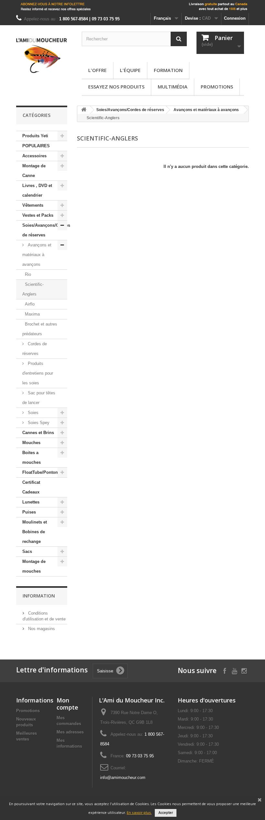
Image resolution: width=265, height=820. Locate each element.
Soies (32, 412)
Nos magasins (41, 628)
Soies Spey (37, 422)
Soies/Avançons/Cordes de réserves (44, 230)
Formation (168, 70)
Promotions (217, 86)
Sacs (27, 551)
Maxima (32, 314)
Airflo (30, 304)
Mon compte (67, 703)
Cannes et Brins (38, 432)
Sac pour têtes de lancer (38, 397)
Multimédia (172, 86)
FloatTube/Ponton (40, 472)
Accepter (165, 813)
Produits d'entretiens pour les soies (37, 373)
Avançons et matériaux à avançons (36, 255)
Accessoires (34, 155)
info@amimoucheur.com (122, 777)
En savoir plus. (139, 813)
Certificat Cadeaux (31, 487)
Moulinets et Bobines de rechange (34, 532)
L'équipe (130, 70)
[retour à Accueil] (84, 110)
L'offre (97, 70)
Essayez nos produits (116, 86)
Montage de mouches (34, 566)
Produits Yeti (35, 135)
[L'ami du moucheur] (41, 55)
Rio (28, 274)
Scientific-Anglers (33, 289)
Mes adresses (70, 732)
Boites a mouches (31, 457)
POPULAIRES (36, 145)
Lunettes (30, 502)
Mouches (31, 442)
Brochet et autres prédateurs (39, 329)
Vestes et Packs (37, 215)
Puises (29, 512)
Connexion (235, 18)
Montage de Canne (34, 170)
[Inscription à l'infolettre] (132, 6)
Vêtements (32, 205)
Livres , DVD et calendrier (37, 190)
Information (39, 596)
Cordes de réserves (34, 348)
